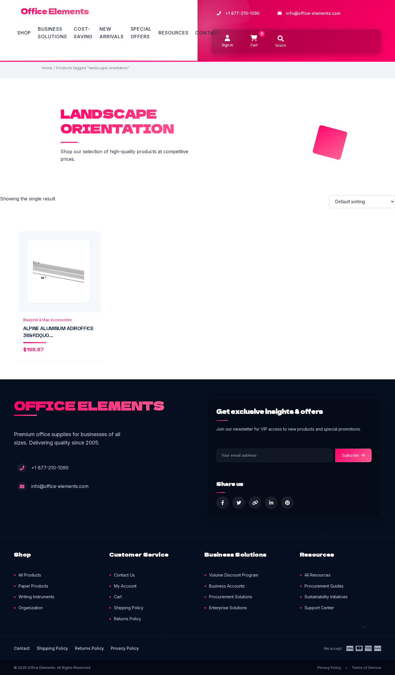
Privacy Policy (125, 648)
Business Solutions (52, 32)
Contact (207, 33)
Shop (24, 33)
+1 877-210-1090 (242, 13)
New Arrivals (111, 32)
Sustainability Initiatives (326, 596)
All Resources (317, 574)
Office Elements (55, 11)
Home (47, 68)
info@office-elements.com (313, 13)
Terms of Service (366, 667)
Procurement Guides (324, 585)
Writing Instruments (36, 596)
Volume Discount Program (233, 574)
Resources (173, 33)
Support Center (319, 607)
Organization (31, 607)
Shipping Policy (128, 607)
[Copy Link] (255, 502)
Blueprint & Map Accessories (47, 320)
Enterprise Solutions (228, 607)
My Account (125, 585)
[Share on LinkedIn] (271, 502)
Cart (118, 596)
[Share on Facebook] (222, 502)
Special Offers (141, 32)
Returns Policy (127, 618)
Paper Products (33, 585)
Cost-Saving (83, 32)
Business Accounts (227, 585)
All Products (30, 574)
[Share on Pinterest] (287, 502)
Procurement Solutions (230, 596)
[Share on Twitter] (238, 502)
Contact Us (124, 574)
